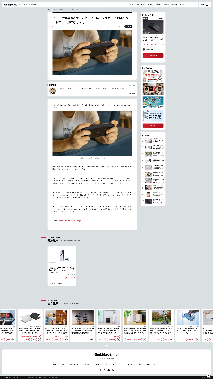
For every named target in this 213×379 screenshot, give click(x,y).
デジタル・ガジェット (147, 4)
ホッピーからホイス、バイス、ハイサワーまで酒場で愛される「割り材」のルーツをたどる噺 (54, 331)
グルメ (187, 4)
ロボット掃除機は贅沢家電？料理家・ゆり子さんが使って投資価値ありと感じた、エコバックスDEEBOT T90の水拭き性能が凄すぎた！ (133, 331)
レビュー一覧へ (153, 55)
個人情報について (18, 377)
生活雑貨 (166, 4)
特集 (131, 4)
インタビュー (150, 18)
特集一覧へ (153, 125)
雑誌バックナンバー (153, 364)
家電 (138, 4)
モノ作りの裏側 (155, 18)
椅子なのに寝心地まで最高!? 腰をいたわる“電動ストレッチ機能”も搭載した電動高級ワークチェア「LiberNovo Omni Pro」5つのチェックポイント (80, 331)
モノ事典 (161, 18)
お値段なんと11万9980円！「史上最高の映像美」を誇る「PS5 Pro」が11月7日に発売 (61, 270)
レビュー (145, 18)
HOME (49, 9)
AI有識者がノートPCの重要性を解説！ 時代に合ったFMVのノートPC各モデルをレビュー (26, 331)
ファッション (174, 4)
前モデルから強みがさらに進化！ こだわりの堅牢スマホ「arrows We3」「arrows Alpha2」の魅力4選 (184, 331)
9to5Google (77, 221)
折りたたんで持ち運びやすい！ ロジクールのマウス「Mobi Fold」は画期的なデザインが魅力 (153, 39)
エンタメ (193, 4)
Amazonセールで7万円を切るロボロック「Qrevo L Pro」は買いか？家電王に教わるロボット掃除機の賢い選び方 (106, 331)
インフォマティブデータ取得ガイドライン (32, 377)
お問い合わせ (55, 377)
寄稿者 (202, 4)
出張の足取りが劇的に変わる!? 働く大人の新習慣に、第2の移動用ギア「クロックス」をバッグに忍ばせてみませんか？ (159, 331)
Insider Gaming (64, 221)
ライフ (182, 4)
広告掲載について (46, 377)
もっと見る (132, 93)
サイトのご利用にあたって (7, 377)
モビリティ (159, 4)
